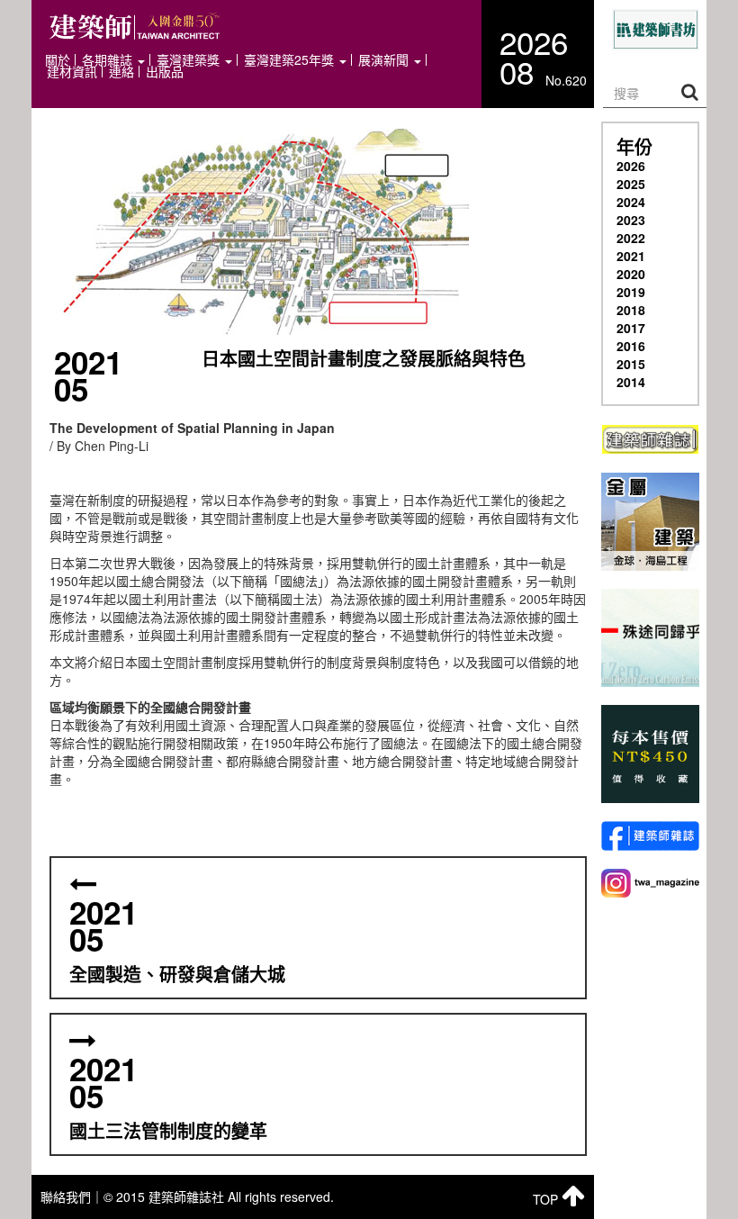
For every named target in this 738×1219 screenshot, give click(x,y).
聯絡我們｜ (72, 1196)
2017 (630, 328)
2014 (630, 382)
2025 (630, 184)
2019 (630, 292)
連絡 (121, 71)
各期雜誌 (109, 60)
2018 (630, 310)
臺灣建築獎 (190, 60)
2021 (630, 256)
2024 (630, 202)
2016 (630, 346)
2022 (630, 238)
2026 (630, 166)
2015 (630, 364)
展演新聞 (385, 60)
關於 (57, 60)
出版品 (165, 71)
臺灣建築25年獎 (291, 60)
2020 (630, 274)
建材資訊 (72, 71)
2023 (630, 220)
